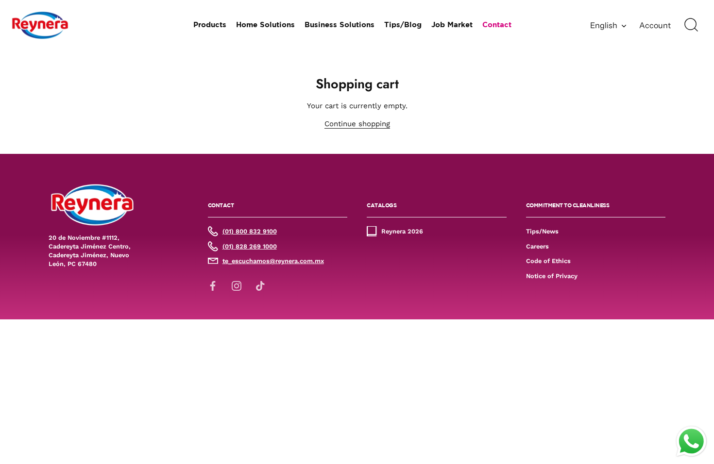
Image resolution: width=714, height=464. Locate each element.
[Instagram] (236, 285)
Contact (496, 25)
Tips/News (542, 231)
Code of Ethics (548, 261)
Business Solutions (339, 25)
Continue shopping (357, 123)
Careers (537, 246)
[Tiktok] (260, 285)
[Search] (691, 25)
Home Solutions (265, 25)
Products (209, 25)
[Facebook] (213, 285)
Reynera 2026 (402, 231)
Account (655, 25)
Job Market (452, 25)
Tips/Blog (403, 25)
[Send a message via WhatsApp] (691, 441)
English (603, 25)
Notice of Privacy (552, 276)
